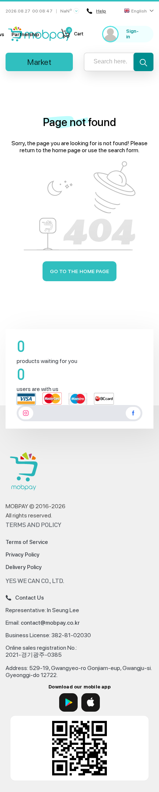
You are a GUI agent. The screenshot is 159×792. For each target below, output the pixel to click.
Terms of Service (27, 542)
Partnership (25, 34)
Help (101, 11)
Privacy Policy (23, 554)
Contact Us (29, 597)
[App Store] (90, 702)
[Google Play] (68, 702)
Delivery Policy (24, 567)
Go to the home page (79, 271)
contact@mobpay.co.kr (50, 623)
